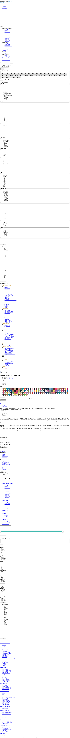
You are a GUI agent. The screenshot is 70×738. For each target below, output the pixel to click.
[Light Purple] (48, 391)
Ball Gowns (5, 103)
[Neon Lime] (13, 393)
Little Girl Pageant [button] (3, 719)
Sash (4, 169)
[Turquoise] (9, 395)
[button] (7, 28)
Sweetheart (5, 217)
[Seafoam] (58, 393)
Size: (1, 382)
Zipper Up (5, 145)
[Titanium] (3, 395)
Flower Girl (5, 92)
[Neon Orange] (15, 393)
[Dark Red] (5, 391)
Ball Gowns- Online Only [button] (4, 710)
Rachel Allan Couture (5, 659)
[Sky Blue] (64, 393)
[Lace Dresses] (3, 555)
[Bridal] (4, 548)
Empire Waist (5, 223)
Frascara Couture (5, 647)
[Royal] (46, 393)
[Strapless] (3, 601)
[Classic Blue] (46, 389)
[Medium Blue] (67, 391)
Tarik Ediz (6, 305)
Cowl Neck (5, 204)
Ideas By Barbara (5, 648)
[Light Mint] (42, 391)
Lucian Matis (7, 297)
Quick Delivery (15, 378)
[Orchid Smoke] (29, 393)
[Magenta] (64, 391)
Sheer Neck (5, 215)
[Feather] (2, 577)
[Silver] (62, 393)
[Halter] (3, 585)
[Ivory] (23, 391)
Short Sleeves (5, 234)
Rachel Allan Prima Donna (6, 688)
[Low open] (3, 564)
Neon (4, 153)
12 (33, 73)
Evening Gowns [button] (5, 500)
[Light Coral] (34, 391)
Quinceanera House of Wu (9, 350)
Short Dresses (5, 116)
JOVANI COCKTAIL (8, 335)
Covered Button (6, 140)
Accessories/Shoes (8, 362)
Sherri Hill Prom (7, 313)
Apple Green (6, 250)
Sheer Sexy (5, 115)
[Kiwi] (29, 391)
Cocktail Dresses (6, 89)
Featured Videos (5, 456)
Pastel (4, 155)
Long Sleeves (5, 232)
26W (41, 75)
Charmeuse (5, 175)
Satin (4, 182)
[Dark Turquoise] (11, 391)
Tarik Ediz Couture (8, 304)
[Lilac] (56, 391)
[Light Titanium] (52, 391)
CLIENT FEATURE (5, 524)
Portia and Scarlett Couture (9, 311)
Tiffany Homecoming (8, 342)
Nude (4, 273)
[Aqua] (7, 389)
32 (7, 75)
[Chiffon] (2, 576)
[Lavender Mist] (30, 391)
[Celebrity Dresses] (3, 558)
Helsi (5, 332)
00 (8, 73)
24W (37, 75)
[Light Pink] (46, 391)
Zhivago (6, 307)
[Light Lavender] (40, 391)
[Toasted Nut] (5, 395)
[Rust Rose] (52, 393)
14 (37, 73)
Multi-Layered (5, 130)
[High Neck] (3, 586)
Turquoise (5, 254)
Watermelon (5, 624)
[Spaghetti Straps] (3, 600)
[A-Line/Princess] (2, 589)
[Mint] (5, 393)
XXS (61, 75)
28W (46, 75)
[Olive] (23, 393)
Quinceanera (5, 97)
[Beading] (2, 572)
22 (53, 73)
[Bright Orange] (25, 389)
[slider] (63, 531)
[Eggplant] (15, 391)
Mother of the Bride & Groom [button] (7, 483)
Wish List (4, 6)
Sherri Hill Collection (8, 302)
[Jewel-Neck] (3, 587)
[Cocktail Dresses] (4, 551)
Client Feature (4, 457)
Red (4, 269)
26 (61, 73)
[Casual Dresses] (4, 550)
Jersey (4, 178)
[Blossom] (19, 389)
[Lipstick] (62, 391)
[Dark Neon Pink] (67, 389)
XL (14, 77)
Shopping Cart (4, 8)
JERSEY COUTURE (6, 464)
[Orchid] (27, 393)
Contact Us (4, 454)
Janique (6, 292)
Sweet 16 (5, 99)
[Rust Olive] (50, 393)
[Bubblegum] (32, 389)
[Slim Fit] (2, 592)
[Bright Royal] (29, 389)
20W (27, 75)
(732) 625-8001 (2, 451)
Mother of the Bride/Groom (7, 95)
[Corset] (3, 560)
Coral (4, 271)
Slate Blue (5, 256)
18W (22, 75)
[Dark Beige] (60, 389)
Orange (5, 270)
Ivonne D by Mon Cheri (8, 291)
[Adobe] (3, 389)
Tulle (4, 186)
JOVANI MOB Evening (8, 294)
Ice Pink (5, 620)
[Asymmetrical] (2, 581)
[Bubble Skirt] (3, 557)
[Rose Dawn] (42, 393)
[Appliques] (2, 571)
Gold (4, 274)
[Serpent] (60, 393)
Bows (4, 161)
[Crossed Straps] (3, 563)
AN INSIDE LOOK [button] (5, 519)
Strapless (4, 216)
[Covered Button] (3, 562)
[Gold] (19, 391)
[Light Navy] (44, 391)
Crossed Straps (5, 141)
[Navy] (11, 393)
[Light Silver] (50, 391)
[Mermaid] (2, 591)
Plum (4, 625)
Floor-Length (5, 195)
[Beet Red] (13, 389)
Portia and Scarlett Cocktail (9, 337)
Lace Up (4, 142)
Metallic (4, 152)
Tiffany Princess (7, 358)
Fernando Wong (7, 325)
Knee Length (5, 196)
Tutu (4, 120)
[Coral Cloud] (58, 389)
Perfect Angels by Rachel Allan (10, 357)
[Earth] (13, 391)
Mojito (5, 249)
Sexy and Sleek (6, 114)
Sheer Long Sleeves (6, 233)
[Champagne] (42, 389)
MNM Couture (7, 299)
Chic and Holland (7, 315)
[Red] (40, 393)
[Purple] (36, 393)
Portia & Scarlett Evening (9, 312)
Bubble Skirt (5, 125)
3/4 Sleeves (5, 231)
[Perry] (32, 393)
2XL (19, 77)
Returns (3, 455)
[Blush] (21, 389)
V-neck (4, 218)
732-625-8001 (10, 1)
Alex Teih (6, 287)
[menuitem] (36, 6)
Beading (4, 160)
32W (56, 75)
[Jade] (25, 391)
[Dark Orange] (3, 391)
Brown (5, 275)
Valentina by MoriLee (8, 353)
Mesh (4, 180)
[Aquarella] (9, 389)
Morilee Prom (7, 318)
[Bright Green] (23, 389)
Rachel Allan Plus (7, 345)
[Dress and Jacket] (3, 554)
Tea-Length (5, 199)
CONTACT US (5, 510)
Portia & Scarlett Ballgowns (9, 348)
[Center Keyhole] (3, 559)
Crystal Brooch (5, 162)
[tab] (36, 296)
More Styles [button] (2, 733)
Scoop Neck (5, 214)
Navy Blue (5, 258)
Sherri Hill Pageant (8, 328)
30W (51, 75)
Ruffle (4, 168)
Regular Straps (5, 240)
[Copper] (54, 389)
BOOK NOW (2, 2)
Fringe (4, 166)
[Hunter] (21, 391)
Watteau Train (5, 200)
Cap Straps (5, 239)
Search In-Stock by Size (6, 70)
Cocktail (6, 331)
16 (41, 73)
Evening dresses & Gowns (9, 363)
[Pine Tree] (23, 395)
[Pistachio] (25, 395)
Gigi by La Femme (8, 316)
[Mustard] (7, 393)
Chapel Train (5, 193)
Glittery (4, 151)
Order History (4, 468)
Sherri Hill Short (7, 341)
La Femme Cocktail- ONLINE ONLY (11, 336)
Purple (5, 259)
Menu (1, 26)
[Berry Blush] (21, 395)
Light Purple (6, 261)
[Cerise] (40, 389)
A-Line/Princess (6, 222)
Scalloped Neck (6, 213)
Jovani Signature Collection (9, 295)
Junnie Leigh (7, 293)
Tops (4, 119)
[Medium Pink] (3, 393)
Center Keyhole (6, 127)
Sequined (5, 183)
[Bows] (2, 573)
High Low (5, 129)
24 (57, 73)
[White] (13, 395)
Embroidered (5, 163)
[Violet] (11, 395)
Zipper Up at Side (6, 146)
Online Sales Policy (3, 402)
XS (65, 75)
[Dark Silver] (9, 391)
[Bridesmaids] (4, 549)
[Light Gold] (36, 391)
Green (5, 251)
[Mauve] (66, 391)
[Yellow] (15, 395)
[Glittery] (1, 566)
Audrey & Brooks (7, 288)
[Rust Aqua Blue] (48, 393)
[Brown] (30, 389)
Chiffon (4, 176)
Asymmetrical (5, 192)
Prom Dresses (5, 96)
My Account (4, 7)
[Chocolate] (19, 395)
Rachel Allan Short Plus (6, 702)
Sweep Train (5, 198)
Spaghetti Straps (6, 241)
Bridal (4, 86)
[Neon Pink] (17, 393)
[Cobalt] (48, 389)
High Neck (5, 206)
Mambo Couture (7, 298)
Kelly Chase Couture (8, 296)
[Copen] (52, 389)
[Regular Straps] (3, 599)
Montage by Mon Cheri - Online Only (11, 300)
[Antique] (5, 389)
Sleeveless (5, 235)
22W (32, 75)
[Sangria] (56, 393)
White (4, 279)
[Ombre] (1, 569)
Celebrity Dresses (6, 126)
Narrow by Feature (5, 82)
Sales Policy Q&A (5, 463)
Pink (4, 621)
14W (12, 75)
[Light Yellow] (54, 391)
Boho (4, 104)
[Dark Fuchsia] (64, 389)
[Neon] (1, 568)
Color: (1, 386)
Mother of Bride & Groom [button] (5, 643)
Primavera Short (7, 338)
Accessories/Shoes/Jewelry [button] (4, 725)
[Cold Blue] (50, 389)
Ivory (4, 272)
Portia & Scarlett (7, 310)
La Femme (6, 317)
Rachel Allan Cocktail (8, 340)
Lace (4, 167)
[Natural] (9, 393)
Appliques (5, 159)
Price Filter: (4, 66)
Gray (4, 277)
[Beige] (15, 389)
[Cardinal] (36, 389)
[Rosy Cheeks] (44, 393)
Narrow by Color (5, 246)
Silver (4, 278)
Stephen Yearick (7, 303)
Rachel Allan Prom (8, 320)
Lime (4, 252)
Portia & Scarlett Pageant (9, 327)
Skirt (4, 117)
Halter (4, 205)
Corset (4, 128)
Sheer (4, 144)
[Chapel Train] (2, 582)
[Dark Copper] (62, 389)
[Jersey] (2, 578)
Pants (4, 112)
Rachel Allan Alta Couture (9, 351)
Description (4, 405)
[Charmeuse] (2, 575)
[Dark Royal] (7, 391)
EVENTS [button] (4, 513)
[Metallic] (1, 567)
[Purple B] (38, 393)
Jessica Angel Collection (9, 314)
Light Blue (5, 255)
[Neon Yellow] (19, 393)
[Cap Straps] (3, 598)
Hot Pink (5, 622)
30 (3, 75)
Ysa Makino (7, 306)
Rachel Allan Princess (8, 321)
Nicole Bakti (7, 301)
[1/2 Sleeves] (3, 594)
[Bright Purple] (27, 389)
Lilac (4, 260)
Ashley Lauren (4, 674)
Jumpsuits (6, 364)
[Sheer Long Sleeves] (3, 596)
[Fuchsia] (17, 391)
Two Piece (5, 121)
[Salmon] (54, 393)
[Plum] (34, 393)
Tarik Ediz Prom (7, 322)
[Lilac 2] (58, 391)
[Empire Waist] (2, 590)
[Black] (17, 389)
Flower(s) (5, 165)
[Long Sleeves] (3, 595)
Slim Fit (4, 225)
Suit (4, 118)
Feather (4, 164)
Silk (4, 184)
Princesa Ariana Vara (8, 349)
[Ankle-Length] (2, 580)
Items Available (4, 406)
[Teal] (66, 393)
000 (4, 73)
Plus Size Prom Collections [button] (5, 706)
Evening (4, 91)
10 (29, 73)
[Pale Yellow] (17, 395)
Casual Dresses (5, 88)
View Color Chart (3, 401)
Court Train (5, 194)
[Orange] (25, 393)
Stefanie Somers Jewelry (8, 365)
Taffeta (4, 185)
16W (17, 75)
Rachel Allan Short (8, 339)
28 (65, 73)
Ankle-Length (5, 191)
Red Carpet (5, 98)
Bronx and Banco (7, 289)
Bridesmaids (5, 87)
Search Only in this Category (6, 65)
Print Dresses (5, 113)
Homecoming (5, 94)
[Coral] (56, 389)
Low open (5, 143)
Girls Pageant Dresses (7, 93)
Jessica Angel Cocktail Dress (9, 334)
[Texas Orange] (67, 393)
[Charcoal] (44, 389)
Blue (4, 257)
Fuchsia (5, 623)
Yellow (5, 248)
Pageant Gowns (7, 326)
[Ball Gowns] (3, 553)
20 (49, 73)
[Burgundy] (34, 389)
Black (4, 276)
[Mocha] (27, 395)
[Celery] (38, 389)
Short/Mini (5, 197)
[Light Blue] (32, 391)
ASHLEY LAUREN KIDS (7, 721)
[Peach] (30, 393)
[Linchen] (60, 391)
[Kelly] (27, 391)
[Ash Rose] (11, 389)
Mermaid (4, 224)
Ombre (4, 154)
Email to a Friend (3, 403)
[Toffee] (7, 395)
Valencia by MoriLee (8, 352)
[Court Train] (2, 583)
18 (45, 73)
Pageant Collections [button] (3, 683)
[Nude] (21, 393)
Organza (4, 181)
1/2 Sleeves (5, 230)
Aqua (4, 253)
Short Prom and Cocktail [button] (4, 691)
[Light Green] (38, 391)
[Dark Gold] (66, 389)
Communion (5, 90)
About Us (4, 461)
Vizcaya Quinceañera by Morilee (10, 354)
